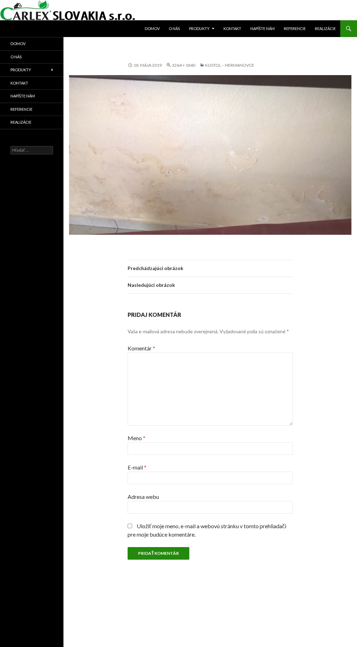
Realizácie (325, 28)
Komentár (141, 348)
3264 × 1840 (183, 65)
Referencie (295, 28)
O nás (174, 28)
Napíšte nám (262, 28)
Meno (136, 438)
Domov (152, 28)
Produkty (199, 28)
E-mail (137, 467)
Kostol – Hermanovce (229, 65)
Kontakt (232, 28)
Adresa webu (143, 496)
